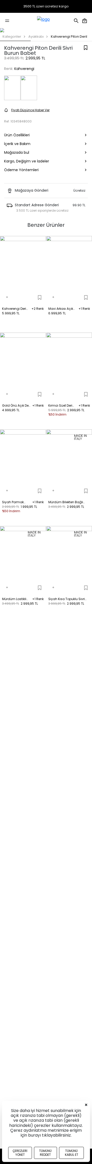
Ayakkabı (36, 36)
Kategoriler (12, 36)
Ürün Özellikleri (17, 135)
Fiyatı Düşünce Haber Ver (30, 110)
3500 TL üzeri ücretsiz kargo (46, 6)
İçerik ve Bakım (17, 143)
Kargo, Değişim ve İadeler (26, 161)
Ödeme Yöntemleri (21, 169)
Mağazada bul (16, 152)
